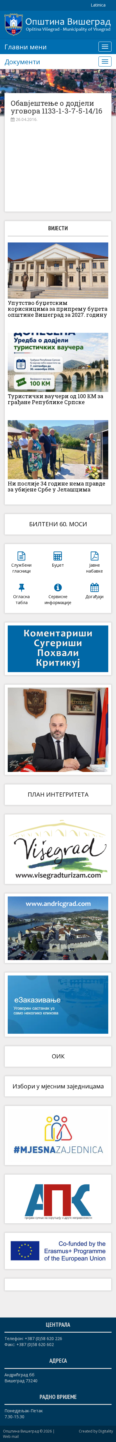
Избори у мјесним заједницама (58, 1086)
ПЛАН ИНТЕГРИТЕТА (58, 794)
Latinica (98, 5)
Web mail (11, 1436)
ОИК (58, 1056)
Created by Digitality (96, 1431)
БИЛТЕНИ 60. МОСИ (58, 524)
